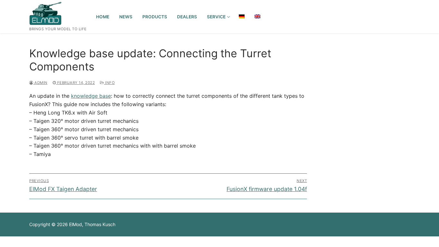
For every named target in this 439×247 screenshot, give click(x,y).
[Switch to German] (242, 16)
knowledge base (91, 96)
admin (40, 82)
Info (109, 82)
